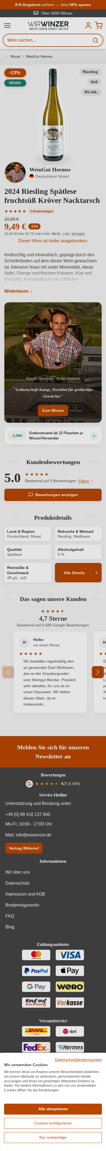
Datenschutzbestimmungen (78, 1060)
